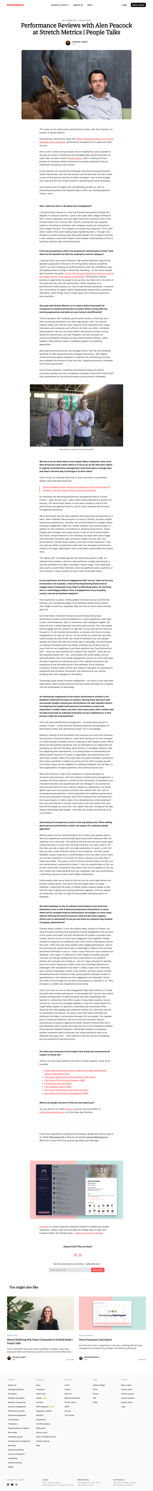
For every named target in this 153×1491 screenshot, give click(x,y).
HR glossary (41, 1420)
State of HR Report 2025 (46, 1437)
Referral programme (72, 1398)
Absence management (17, 1407)
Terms (95, 1389)
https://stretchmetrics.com (52, 1112)
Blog (38, 1445)
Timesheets (12, 1424)
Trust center (69, 1415)
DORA (95, 1402)
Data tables (12, 1432)
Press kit (68, 1394)
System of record (59, 5)
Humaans (44, 1226)
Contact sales (126, 1389)
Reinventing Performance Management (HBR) (66, 1093)
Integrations (12, 1458)
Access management (16, 1454)
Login (124, 5)
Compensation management (19, 1441)
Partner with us (70, 1402)
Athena (41, 1398)
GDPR (67, 1407)
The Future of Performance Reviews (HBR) (64, 1080)
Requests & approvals (16, 1402)
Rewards (39, 1415)
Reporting (12, 1445)
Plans (90, 5)
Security (68, 1411)
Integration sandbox (44, 1411)
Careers (68, 1389)
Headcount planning (16, 1450)
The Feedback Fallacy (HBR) (57, 1087)
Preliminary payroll (15, 1437)
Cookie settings (99, 1385)
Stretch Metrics (75, 158)
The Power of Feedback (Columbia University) (66, 1090)
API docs (39, 1402)
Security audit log (15, 1463)
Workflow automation (16, 1398)
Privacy (96, 1394)
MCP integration (45, 1407)
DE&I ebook (40, 1428)
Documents (12, 1394)
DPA (94, 1398)
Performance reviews (16, 1411)
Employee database (16, 1389)
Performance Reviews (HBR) (57, 1083)
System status (127, 1402)
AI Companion (13, 1420)
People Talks (85, 20)
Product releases (43, 1441)
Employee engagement (17, 1415)
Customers (40, 1389)
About (67, 1385)
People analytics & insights (18, 1428)
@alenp (69, 1109)
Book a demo (126, 1385)
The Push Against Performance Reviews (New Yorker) (70, 1077)
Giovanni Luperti (79, 42)
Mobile (10, 1467)
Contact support (127, 1394)
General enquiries (128, 1398)
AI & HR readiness (43, 1424)
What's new (41, 1394)
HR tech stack (41, 1432)
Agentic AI (78, 5)
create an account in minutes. (89, 1233)
